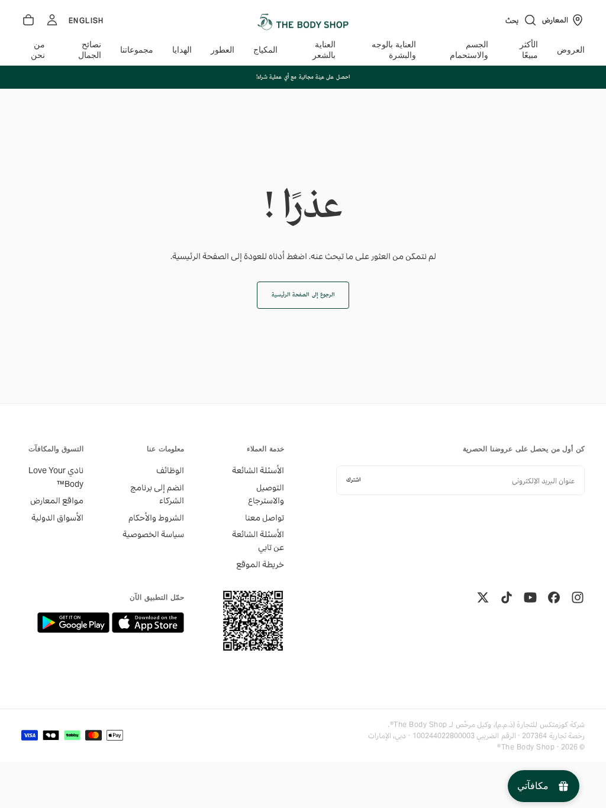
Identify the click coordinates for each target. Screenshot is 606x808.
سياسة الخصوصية (153, 534)
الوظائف (169, 470)
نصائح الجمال (89, 50)
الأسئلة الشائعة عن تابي (258, 540)
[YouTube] (530, 597)
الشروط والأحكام (155, 517)
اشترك (353, 480)
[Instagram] (577, 597)
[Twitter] (483, 597)
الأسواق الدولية (57, 517)
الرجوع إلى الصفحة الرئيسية (303, 294)
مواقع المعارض (56, 500)
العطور (222, 50)
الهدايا (182, 50)
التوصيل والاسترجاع (266, 494)
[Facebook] (554, 597)
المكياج (265, 50)
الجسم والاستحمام (469, 50)
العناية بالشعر (323, 50)
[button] (521, 20)
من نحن (38, 50)
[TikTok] (506, 597)
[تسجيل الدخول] (52, 20)
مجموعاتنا (136, 50)
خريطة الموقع (260, 564)
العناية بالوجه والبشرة (394, 50)
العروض (571, 50)
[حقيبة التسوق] (28, 20)
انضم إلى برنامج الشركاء (156, 494)
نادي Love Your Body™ (55, 477)
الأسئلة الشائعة (258, 470)
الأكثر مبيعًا (529, 50)
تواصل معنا (264, 517)
